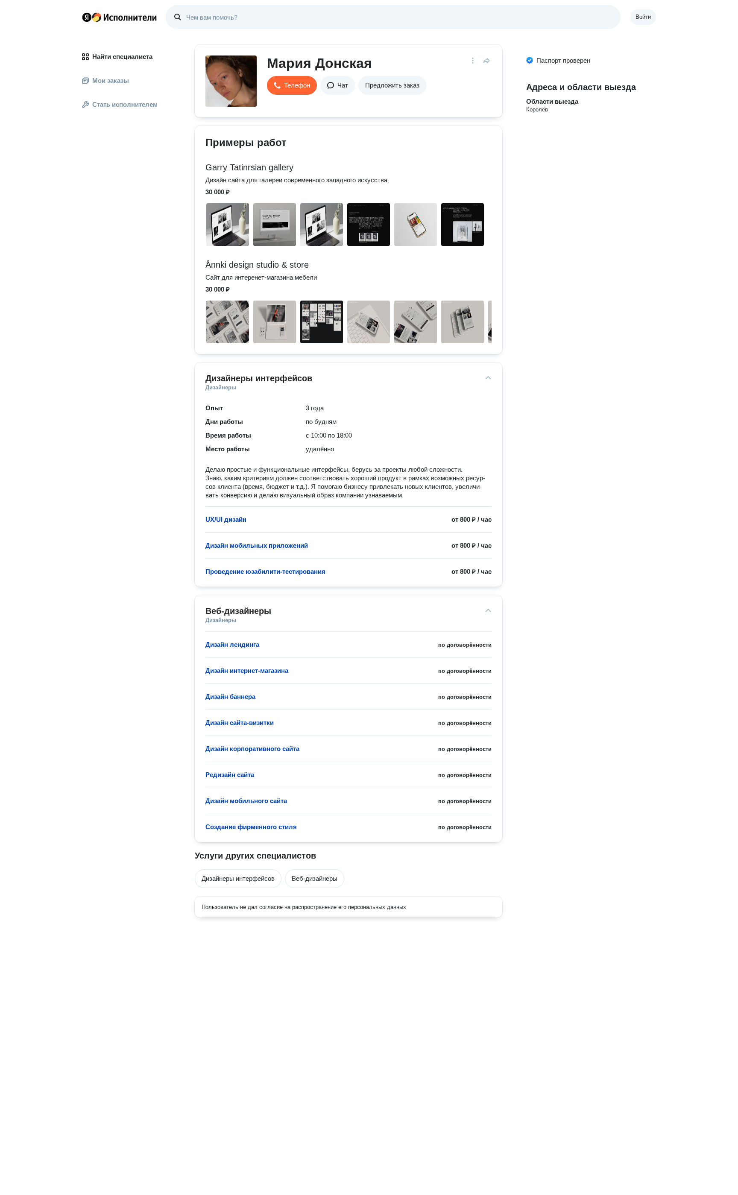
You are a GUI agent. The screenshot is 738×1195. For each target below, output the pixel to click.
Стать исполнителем (125, 104)
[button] (292, 85)
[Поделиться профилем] (486, 61)
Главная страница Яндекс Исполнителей (119, 17)
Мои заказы (110, 80)
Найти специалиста (122, 56)
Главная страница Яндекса (86, 17)
